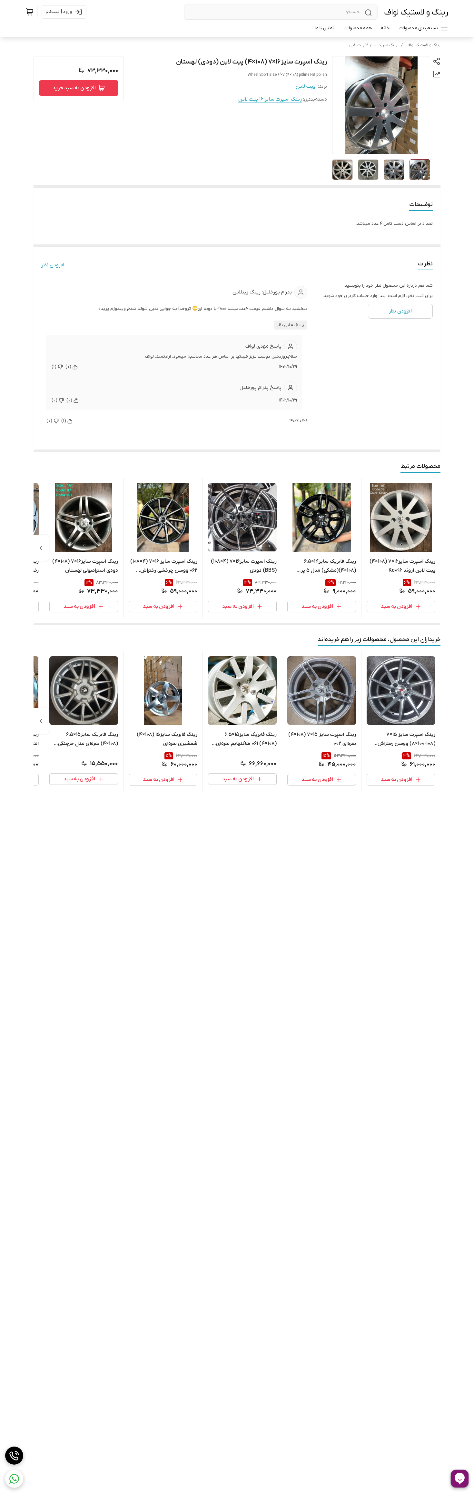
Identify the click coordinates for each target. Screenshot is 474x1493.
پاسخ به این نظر (290, 325)
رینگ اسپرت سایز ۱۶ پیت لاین (373, 45)
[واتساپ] (14, 1479)
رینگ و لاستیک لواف (416, 12)
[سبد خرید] (30, 12)
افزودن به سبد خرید (74, 88)
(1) (54, 367)
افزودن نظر (52, 265)
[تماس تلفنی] (14, 1456)
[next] (41, 548)
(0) (68, 367)
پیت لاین (305, 86)
